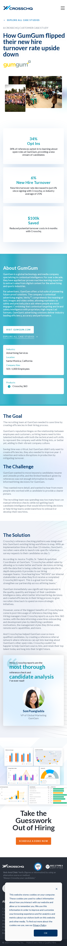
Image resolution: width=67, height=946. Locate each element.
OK (45, 933)
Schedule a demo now (33, 841)
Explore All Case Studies (23, 20)
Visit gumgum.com (18, 329)
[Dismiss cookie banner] (56, 889)
